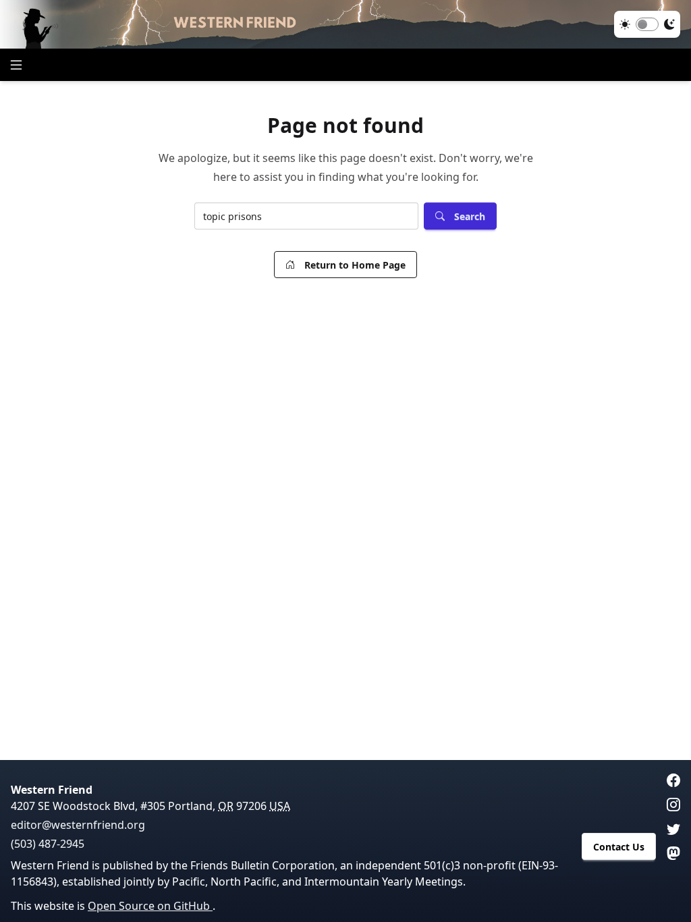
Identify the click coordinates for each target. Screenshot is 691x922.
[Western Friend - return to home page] (345, 24)
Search (469, 216)
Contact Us (618, 846)
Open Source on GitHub (150, 905)
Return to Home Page (355, 265)
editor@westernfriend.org (78, 824)
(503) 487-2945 (47, 843)
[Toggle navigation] (16, 64)
